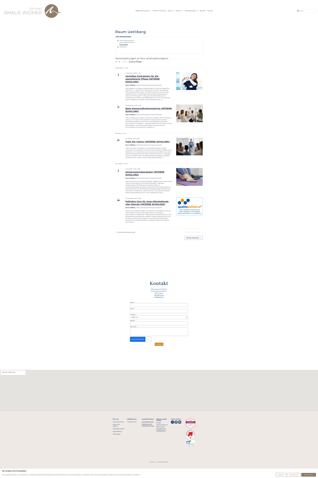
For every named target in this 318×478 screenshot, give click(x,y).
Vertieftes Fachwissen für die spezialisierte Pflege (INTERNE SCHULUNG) (142, 79)
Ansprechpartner (118, 422)
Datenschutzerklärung (162, 462)
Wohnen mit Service (159, 11)
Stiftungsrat (117, 434)
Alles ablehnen (293, 475)
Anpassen (281, 475)
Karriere (178, 11)
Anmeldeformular (148, 422)
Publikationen (132, 422)
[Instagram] (172, 422)
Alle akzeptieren (309, 475)
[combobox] (307, 10)
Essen (170, 11)
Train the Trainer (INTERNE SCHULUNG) (147, 141)
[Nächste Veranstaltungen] (119, 62)
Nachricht (133, 326)
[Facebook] (179, 422)
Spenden (203, 11)
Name (132, 302)
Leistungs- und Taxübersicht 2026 (148, 425)
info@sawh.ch (159, 297)
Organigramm (117, 431)
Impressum (152, 462)
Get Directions (123, 44)
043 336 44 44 (159, 295)
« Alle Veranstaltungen (123, 36)
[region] (159, 473)
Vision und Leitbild (116, 425)
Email (132, 308)
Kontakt (210, 11)
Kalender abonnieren (192, 238)
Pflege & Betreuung (142, 11)
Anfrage (132, 314)
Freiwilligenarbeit (118, 429)
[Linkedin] (176, 422)
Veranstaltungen (190, 11)
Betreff (132, 320)
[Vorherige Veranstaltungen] (116, 62)
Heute (124, 61)
